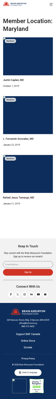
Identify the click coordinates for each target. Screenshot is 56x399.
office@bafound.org (28, 323)
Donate (28, 347)
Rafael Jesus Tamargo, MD (18, 198)
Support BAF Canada (28, 334)
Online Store (28, 341)
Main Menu (51, 4)
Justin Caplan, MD (13, 80)
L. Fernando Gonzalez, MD (18, 139)
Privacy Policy (28, 359)
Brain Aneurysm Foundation (14, 4)
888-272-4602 (28, 326)
